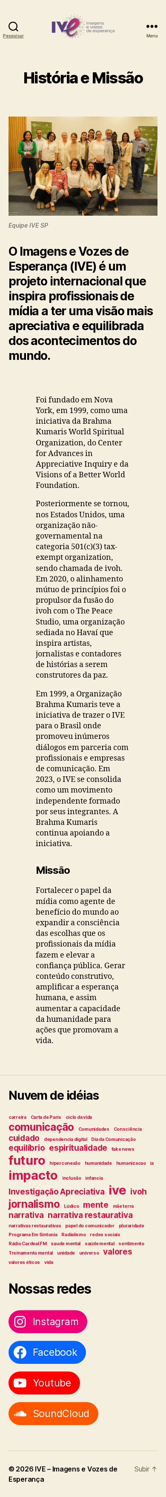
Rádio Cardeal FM (28, 1243)
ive (117, 1190)
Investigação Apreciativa (57, 1192)
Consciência (128, 1129)
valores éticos (24, 1262)
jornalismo (34, 1204)
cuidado (24, 1138)
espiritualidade (78, 1148)
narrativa (26, 1215)
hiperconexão (64, 1163)
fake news (123, 1149)
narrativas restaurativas (35, 1226)
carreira (17, 1117)
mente (96, 1205)
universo (89, 1253)
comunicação (41, 1127)
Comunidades (93, 1129)
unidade (66, 1253)
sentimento (131, 1243)
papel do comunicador (89, 1226)
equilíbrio (27, 1148)
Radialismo (73, 1235)
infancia (94, 1178)
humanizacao (131, 1163)
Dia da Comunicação (113, 1139)
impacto (33, 1175)
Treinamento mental (31, 1253)
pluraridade (131, 1226)
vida (48, 1262)
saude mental (65, 1243)
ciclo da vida (79, 1117)
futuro (27, 1160)
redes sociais (105, 1235)
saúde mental (99, 1243)
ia (151, 1163)
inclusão (71, 1178)
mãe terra (123, 1206)
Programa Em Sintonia (33, 1235)
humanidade (98, 1163)
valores (117, 1252)
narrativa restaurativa (90, 1215)
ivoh (138, 1192)
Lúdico (71, 1206)
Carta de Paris (46, 1117)
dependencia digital (65, 1139)
